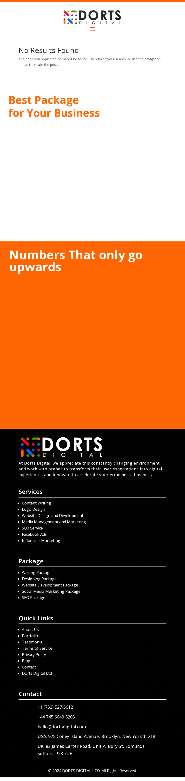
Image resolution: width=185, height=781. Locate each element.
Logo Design (33, 509)
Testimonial (32, 642)
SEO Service (32, 528)
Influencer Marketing (41, 540)
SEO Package (33, 597)
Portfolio (30, 635)
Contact (29, 667)
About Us (30, 629)
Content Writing (36, 503)
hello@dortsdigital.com (62, 727)
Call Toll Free (92, 158)
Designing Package (39, 578)
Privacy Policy (34, 654)
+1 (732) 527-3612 (92, 169)
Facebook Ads (34, 534)
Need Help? (92, 226)
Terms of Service (37, 648)
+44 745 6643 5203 (92, 182)
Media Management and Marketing (54, 521)
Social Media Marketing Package (51, 591)
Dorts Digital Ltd (37, 673)
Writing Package (37, 572)
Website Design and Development (52, 515)
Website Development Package (50, 585)
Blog (26, 660)
